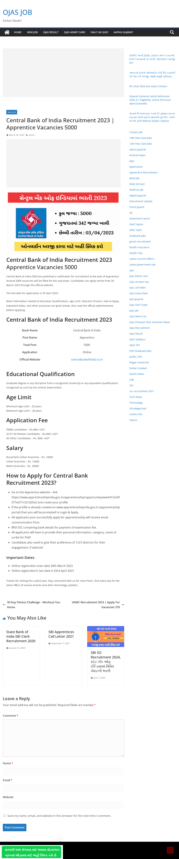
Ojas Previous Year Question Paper (149, 322)
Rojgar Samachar (139, 362)
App (131, 161)
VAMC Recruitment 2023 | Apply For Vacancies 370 (96, 604)
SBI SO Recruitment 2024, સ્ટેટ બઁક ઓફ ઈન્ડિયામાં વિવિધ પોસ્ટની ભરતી (106, 661)
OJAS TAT (134, 345)
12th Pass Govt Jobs (140, 143)
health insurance (139, 247)
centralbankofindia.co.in (87, 359)
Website (8, 797)
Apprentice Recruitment (143, 172)
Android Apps (137, 155)
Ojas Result (50, 32)
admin (31, 134)
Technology (136, 402)
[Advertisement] (63, 72)
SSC (131, 385)
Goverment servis (139, 218)
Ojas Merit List (137, 316)
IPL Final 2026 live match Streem (148, 86)
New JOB (32, 32)
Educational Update (140, 201)
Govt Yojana (136, 224)
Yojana (133, 420)
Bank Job (12, 112)
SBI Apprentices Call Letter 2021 (61, 634)
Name (8, 763)
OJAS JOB (17, 12)
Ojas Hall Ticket (138, 304)
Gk (130, 212)
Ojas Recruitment (139, 327)
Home (18, 32)
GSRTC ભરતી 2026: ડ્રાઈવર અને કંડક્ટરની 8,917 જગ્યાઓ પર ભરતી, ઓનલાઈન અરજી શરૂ (152, 59)
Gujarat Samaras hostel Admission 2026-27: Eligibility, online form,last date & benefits (150, 100)
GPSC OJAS (135, 230)
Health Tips (136, 253)
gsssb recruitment (140, 241)
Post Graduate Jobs (140, 350)
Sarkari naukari (138, 368)
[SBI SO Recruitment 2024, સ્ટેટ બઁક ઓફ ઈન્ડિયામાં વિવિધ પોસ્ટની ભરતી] (105, 629)
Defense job (136, 189)
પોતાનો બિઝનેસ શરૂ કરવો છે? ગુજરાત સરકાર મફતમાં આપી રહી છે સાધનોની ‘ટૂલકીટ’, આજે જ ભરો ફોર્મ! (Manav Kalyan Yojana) (152, 117)
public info (135, 356)
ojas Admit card (74, 32)
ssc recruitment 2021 (141, 391)
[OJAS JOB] (7, 32)
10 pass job (136, 132)
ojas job (133, 310)
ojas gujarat (136, 299)
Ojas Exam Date (138, 293)
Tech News (135, 397)
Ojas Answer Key (139, 281)
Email (7, 780)
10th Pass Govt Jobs (140, 138)
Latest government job (142, 264)
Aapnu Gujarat (123, 32)
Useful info (135, 414)
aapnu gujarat (137, 149)
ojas (131, 270)
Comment (10, 716)
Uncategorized (137, 408)
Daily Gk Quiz (99, 32)
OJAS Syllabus (137, 339)
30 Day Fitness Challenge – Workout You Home (33, 604)
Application (136, 166)
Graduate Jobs (137, 235)
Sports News (136, 374)
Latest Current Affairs (141, 258)
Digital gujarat (137, 195)
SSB (131, 379)
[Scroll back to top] (170, 850)
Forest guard (136, 207)
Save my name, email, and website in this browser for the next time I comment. (59, 816)
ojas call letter (137, 287)
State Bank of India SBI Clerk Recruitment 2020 (20, 636)
